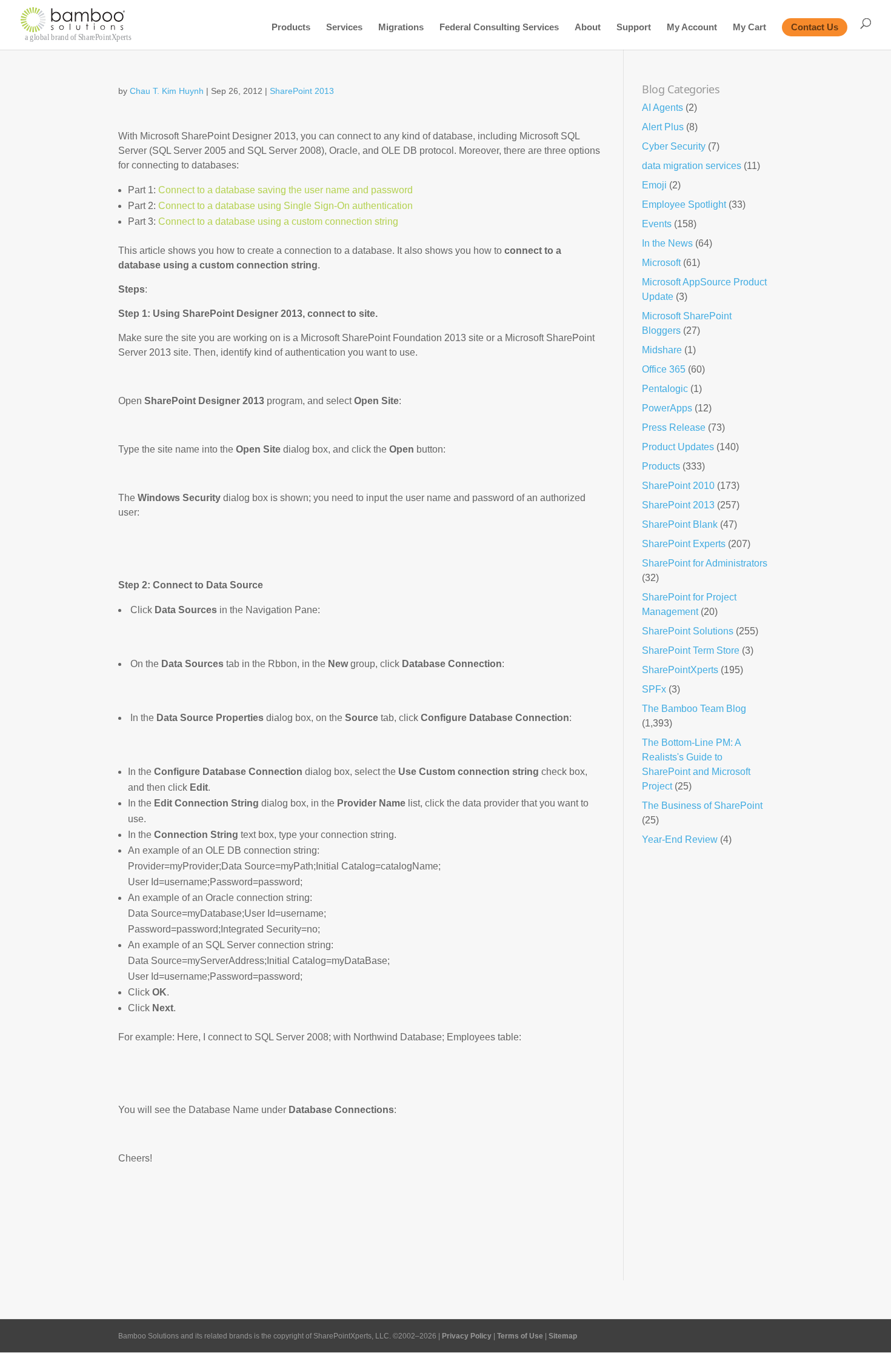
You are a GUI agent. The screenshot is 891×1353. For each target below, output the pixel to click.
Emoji (654, 185)
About (588, 27)
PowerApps (667, 408)
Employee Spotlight (684, 204)
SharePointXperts (680, 670)
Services (344, 27)
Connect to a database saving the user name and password (285, 190)
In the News (667, 243)
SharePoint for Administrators (704, 563)
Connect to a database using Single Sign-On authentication (285, 206)
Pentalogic (665, 389)
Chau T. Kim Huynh (167, 91)
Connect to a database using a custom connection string (278, 221)
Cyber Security (674, 146)
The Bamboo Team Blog (694, 708)
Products (291, 27)
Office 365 (664, 369)
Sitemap (563, 1336)
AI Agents (662, 107)
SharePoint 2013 (302, 91)
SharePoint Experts (684, 544)
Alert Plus (663, 127)
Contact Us (814, 27)
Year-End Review (680, 839)
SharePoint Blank (680, 524)
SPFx (654, 689)
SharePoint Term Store (690, 650)
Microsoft (661, 263)
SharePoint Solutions (687, 631)
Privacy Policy (467, 1336)
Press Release (674, 427)
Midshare (662, 350)
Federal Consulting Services (499, 27)
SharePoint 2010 (678, 485)
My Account (692, 27)
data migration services (691, 166)
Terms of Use (520, 1336)
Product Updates (678, 447)
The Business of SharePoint (702, 805)
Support (633, 27)
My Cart (749, 27)
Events (657, 224)
